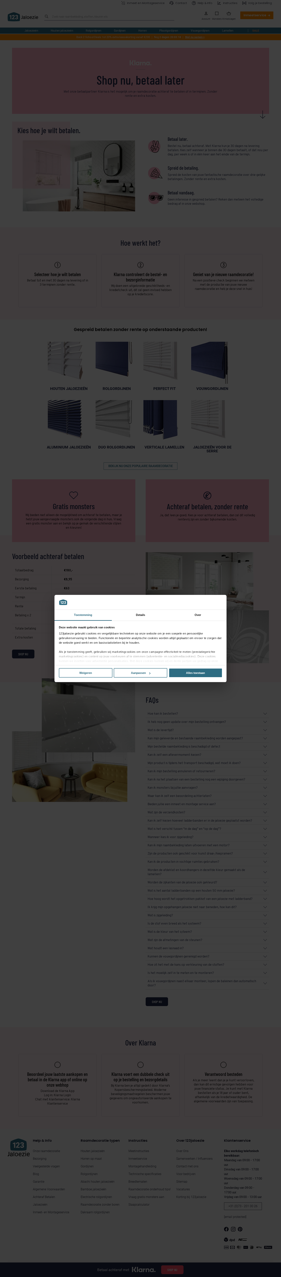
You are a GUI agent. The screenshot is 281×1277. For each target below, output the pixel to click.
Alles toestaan (195, 672)
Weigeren (85, 672)
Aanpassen (138, 672)
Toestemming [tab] (83, 614)
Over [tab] (198, 614)
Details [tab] (140, 614)
